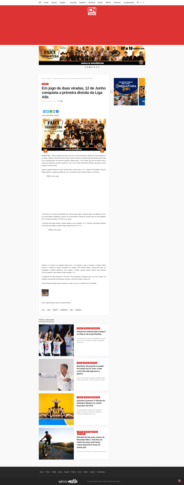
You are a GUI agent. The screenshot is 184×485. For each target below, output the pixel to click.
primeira (78, 310)
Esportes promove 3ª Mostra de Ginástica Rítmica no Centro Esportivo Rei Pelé (91, 403)
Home (46, 2)
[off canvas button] (40, 2)
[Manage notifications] (179, 480)
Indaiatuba (95, 328)
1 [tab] (85, 67)
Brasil (79, 362)
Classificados (128, 2)
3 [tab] (89, 67)
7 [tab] (98, 67)
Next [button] (142, 55)
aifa (49, 310)
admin (61, 101)
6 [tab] (96, 67)
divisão (55, 310)
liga (72, 310)
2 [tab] (87, 67)
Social (100, 2)
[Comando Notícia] (92, 11)
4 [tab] (92, 67)
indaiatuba (64, 310)
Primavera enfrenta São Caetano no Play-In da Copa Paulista (91, 332)
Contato (117, 2)
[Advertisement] (92, 31)
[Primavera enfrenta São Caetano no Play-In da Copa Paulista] (56, 340)
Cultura (73, 2)
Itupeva (94, 431)
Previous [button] (41, 55)
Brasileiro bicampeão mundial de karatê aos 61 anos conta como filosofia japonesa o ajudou (90, 370)
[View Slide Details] (92, 55)
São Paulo (81, 433)
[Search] (143, 2)
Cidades (80, 328)
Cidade (62, 2)
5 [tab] (94, 67)
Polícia (54, 2)
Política (92, 2)
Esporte (82, 2)
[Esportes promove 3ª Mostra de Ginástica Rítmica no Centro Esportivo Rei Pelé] (56, 409)
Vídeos (108, 2)
